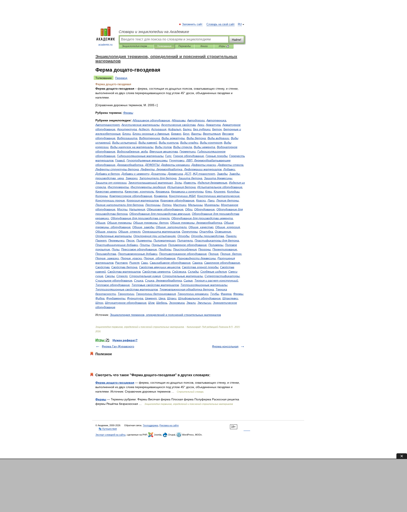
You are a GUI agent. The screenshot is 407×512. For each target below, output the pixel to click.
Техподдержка (150, 425)
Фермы (100, 399)
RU (240, 24)
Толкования (164, 46)
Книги (204, 46)
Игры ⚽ (224, 46)
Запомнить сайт (192, 24)
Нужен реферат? (125, 340)
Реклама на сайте (169, 425)
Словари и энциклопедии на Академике (154, 32)
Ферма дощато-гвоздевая (114, 382)
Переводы (184, 46)
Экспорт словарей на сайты (110, 434)
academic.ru (105, 44)
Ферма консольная (225, 346)
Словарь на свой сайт (220, 24)
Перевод (121, 78)
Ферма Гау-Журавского (118, 346)
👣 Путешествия (108, 428)
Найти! (236, 39)
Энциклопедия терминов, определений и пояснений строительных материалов (136, 46)
